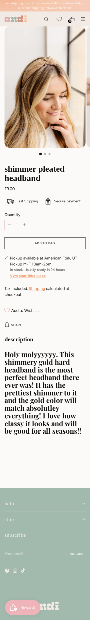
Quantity (12, 214)
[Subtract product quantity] (24, 225)
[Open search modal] (46, 19)
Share (16, 325)
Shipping (37, 288)
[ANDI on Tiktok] (23, 571)
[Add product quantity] (9, 225)
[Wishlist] (59, 19)
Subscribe (76, 554)
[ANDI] (15, 18)
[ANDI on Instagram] (15, 571)
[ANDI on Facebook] (7, 571)
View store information (28, 275)
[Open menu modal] (83, 19)
